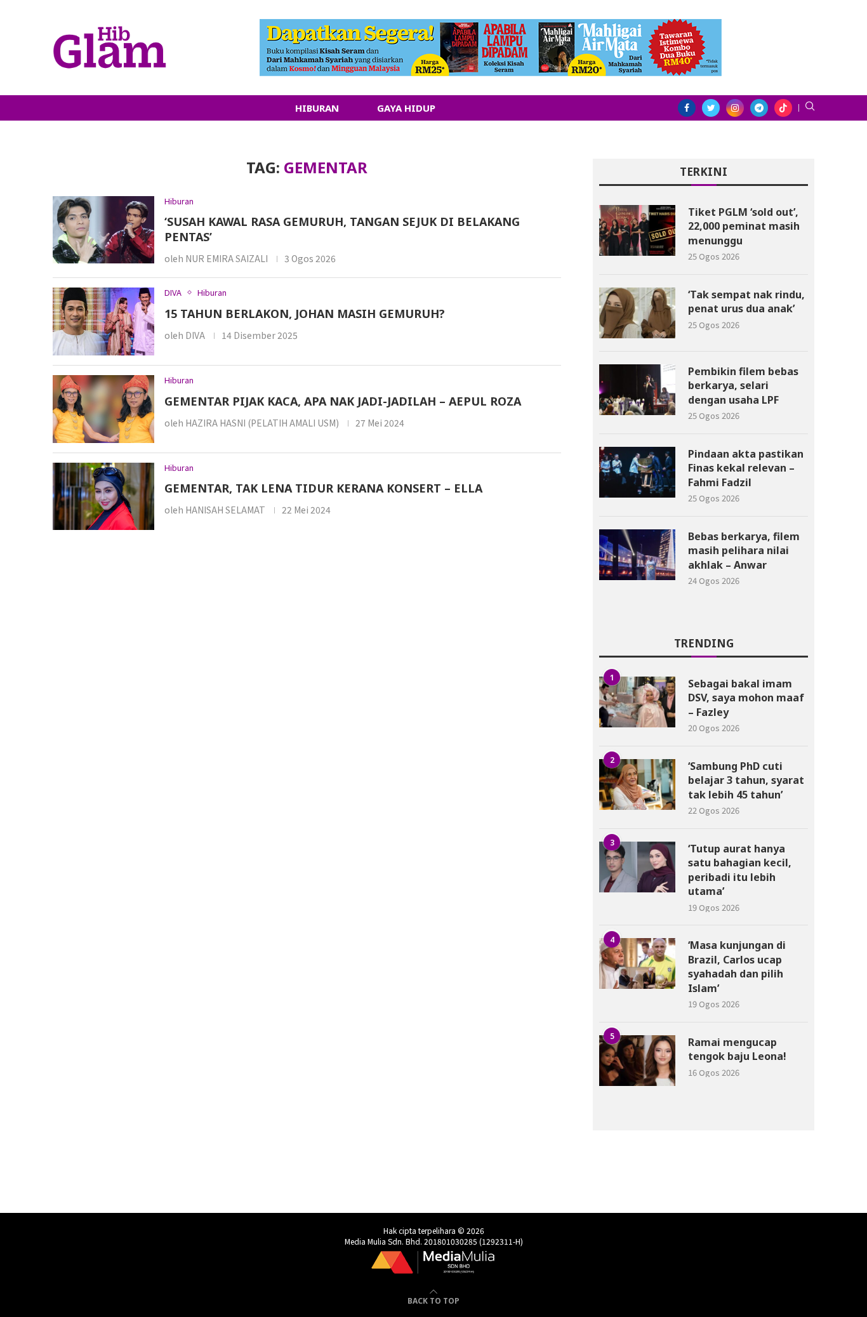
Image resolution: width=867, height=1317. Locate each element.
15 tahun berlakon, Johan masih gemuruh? (304, 313)
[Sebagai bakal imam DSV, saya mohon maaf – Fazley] (637, 702)
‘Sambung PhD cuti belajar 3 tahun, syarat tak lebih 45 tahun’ (746, 780)
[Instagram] (735, 108)
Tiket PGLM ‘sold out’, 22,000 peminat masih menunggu (744, 226)
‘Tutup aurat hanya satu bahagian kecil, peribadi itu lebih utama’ (739, 870)
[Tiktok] (783, 108)
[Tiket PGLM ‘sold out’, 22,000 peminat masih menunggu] (637, 230)
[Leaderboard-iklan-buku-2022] (491, 25)
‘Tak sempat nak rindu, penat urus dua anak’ (746, 301)
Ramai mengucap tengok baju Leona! (737, 1049)
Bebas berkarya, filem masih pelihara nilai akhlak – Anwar (744, 550)
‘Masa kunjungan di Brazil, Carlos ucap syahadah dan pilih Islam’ (737, 966)
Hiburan (317, 108)
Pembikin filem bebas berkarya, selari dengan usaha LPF (743, 385)
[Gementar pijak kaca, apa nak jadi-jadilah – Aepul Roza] (103, 409)
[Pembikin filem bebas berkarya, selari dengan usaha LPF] (637, 389)
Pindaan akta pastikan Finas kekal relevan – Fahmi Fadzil (746, 468)
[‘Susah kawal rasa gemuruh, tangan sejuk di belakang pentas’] (103, 230)
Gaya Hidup (406, 108)
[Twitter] (711, 108)
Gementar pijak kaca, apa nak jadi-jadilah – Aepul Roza (342, 401)
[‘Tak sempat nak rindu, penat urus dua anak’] (637, 313)
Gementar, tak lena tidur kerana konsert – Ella (323, 488)
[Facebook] (687, 108)
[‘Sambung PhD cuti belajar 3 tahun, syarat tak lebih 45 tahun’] (637, 784)
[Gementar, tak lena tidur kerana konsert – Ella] (103, 497)
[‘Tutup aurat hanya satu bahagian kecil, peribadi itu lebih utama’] (637, 867)
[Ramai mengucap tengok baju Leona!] (637, 1060)
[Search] (809, 108)
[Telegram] (759, 108)
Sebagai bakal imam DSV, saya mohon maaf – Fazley (746, 698)
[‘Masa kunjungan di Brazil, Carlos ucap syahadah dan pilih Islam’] (637, 963)
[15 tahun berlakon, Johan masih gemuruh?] (103, 321)
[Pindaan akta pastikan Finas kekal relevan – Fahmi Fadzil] (637, 472)
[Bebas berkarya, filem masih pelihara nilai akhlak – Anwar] (637, 554)
